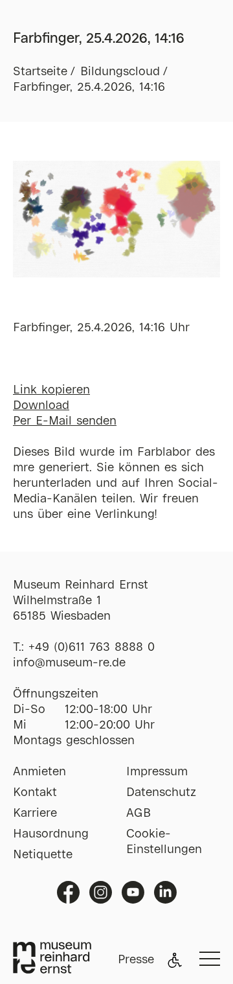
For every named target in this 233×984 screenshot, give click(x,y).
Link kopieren (51, 390)
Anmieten (39, 772)
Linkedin (165, 892)
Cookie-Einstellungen (164, 842)
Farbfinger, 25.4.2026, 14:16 (89, 87)
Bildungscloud (120, 72)
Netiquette (42, 855)
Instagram (100, 892)
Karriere (35, 813)
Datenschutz (161, 793)
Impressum (157, 772)
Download (41, 406)
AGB (138, 813)
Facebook (68, 892)
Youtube (133, 892)
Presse (136, 960)
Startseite (40, 72)
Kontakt (35, 793)
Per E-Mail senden (64, 421)
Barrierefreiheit (174, 960)
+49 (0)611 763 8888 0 (91, 647)
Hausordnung (51, 834)
